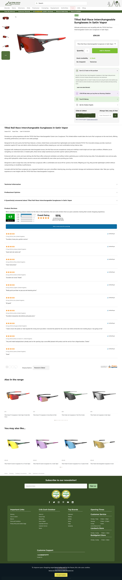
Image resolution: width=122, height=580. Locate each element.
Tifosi (76, 15)
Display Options (27, 368)
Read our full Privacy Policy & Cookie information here (61, 570)
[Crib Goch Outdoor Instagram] (59, 502)
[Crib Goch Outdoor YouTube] (68, 502)
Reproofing (41, 519)
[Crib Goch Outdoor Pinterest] (63, 502)
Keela (69, 521)
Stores (40, 528)
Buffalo (70, 519)
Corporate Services (43, 523)
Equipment (55, 8)
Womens (21, 8)
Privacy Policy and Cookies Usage (18, 523)
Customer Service (43, 526)
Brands (7, 8)
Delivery (12, 514)
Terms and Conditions (15, 521)
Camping (45, 8)
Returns (12, 519)
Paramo (70, 516)
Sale (72, 8)
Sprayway (70, 526)
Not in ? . (87, 119)
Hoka (69, 523)
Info (78, 8)
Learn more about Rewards (83, 87)
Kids (28, 8)
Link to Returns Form (96, 526)
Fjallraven (70, 514)
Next (116, 402)
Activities (64, 8)
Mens (14, 8)
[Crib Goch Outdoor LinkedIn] (73, 502)
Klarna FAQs (42, 516)
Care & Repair (42, 521)
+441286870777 (43, 555)
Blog (84, 8)
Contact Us (39, 557)
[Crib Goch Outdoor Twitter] (54, 502)
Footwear (35, 8)
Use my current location (87, 115)
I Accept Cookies (61, 575)
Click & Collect (14, 516)
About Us (41, 514)
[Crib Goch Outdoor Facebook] (49, 502)
